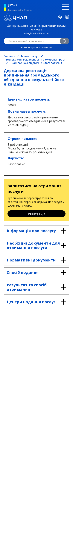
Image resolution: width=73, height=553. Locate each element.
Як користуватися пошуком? (36, 47)
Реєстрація (36, 214)
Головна (9, 56)
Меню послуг (30, 56)
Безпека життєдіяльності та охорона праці (35, 59)
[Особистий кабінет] (67, 17)
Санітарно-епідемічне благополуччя (37, 63)
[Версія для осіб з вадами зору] (60, 17)
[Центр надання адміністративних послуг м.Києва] (36, 17)
